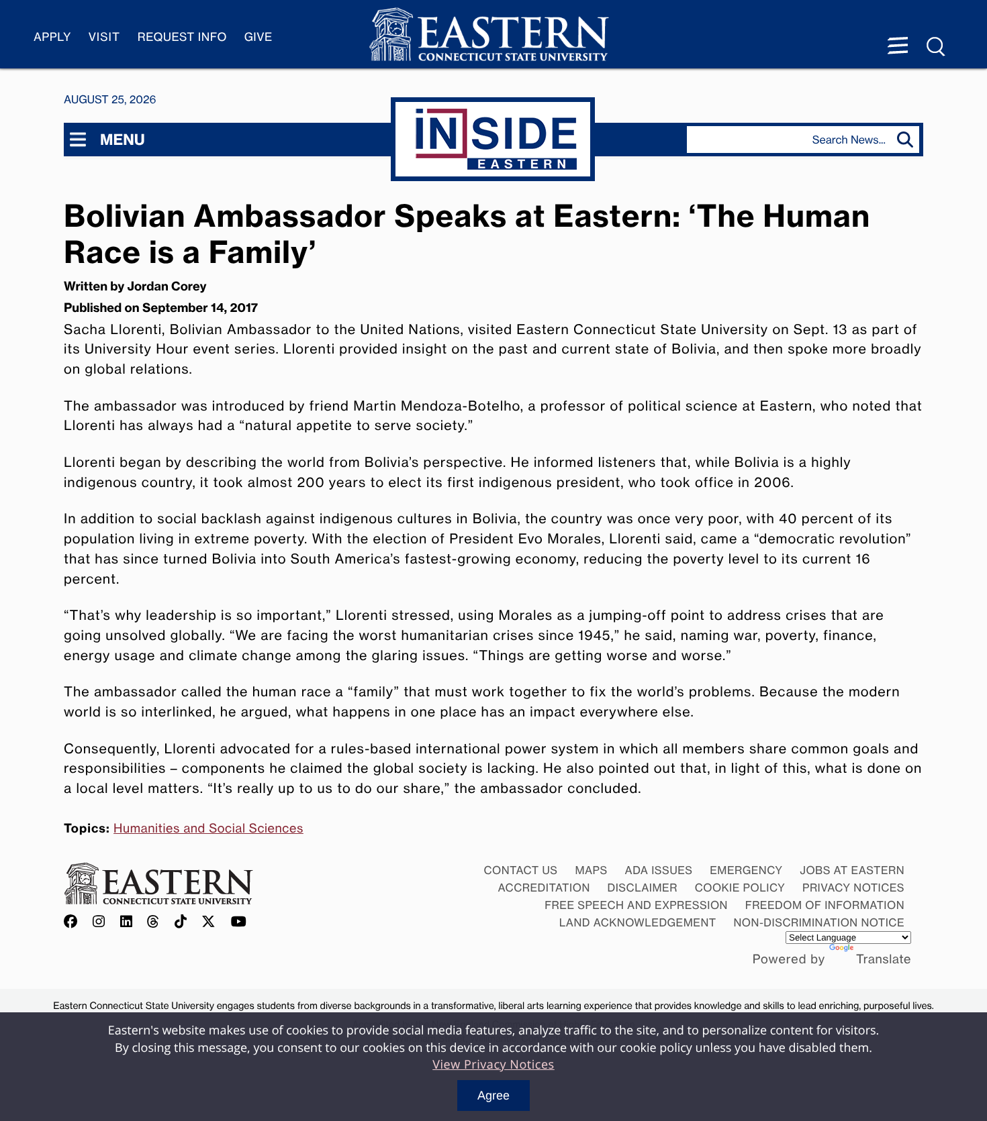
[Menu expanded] (898, 47)
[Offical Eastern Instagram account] (99, 922)
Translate (883, 959)
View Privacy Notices (493, 1065)
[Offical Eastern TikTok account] (181, 922)
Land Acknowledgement (637, 922)
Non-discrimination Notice (819, 922)
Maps (591, 870)
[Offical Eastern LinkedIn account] (126, 922)
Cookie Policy (740, 887)
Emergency (746, 870)
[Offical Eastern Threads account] (153, 922)
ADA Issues (658, 870)
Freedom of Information (824, 905)
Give (258, 37)
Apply (52, 37)
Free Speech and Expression (636, 905)
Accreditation (544, 887)
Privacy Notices (853, 887)
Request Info (182, 37)
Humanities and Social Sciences (208, 828)
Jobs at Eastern (852, 870)
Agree (493, 1095)
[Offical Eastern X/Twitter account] (209, 922)
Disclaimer (642, 887)
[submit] (908, 139)
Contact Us (520, 870)
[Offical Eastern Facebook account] (74, 922)
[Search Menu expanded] (937, 47)
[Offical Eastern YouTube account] (239, 922)
